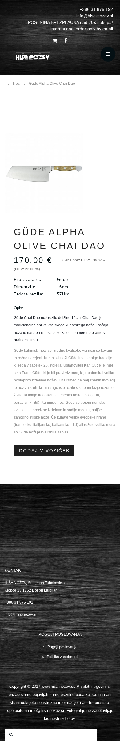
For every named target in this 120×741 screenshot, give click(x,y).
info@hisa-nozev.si (20, 614)
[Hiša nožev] (49, 58)
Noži (17, 83)
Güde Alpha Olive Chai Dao (52, 83)
